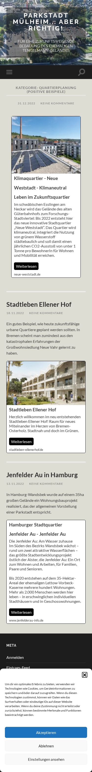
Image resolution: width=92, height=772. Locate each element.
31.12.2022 (26, 103)
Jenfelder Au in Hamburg (42, 475)
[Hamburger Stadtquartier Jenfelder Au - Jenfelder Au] (46, 572)
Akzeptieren (46, 732)
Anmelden (15, 657)
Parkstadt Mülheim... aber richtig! (46, 21)
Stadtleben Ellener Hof (38, 304)
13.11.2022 (15, 483)
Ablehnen (46, 746)
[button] (84, 674)
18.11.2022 (15, 313)
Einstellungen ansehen (46, 759)
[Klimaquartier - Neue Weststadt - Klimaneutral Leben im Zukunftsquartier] (46, 196)
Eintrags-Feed (18, 667)
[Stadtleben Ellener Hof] (46, 407)
